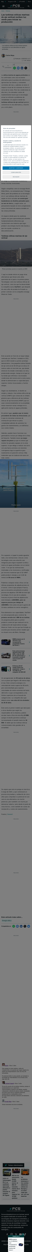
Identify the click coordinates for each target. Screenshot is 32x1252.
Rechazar (16, 177)
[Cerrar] (23, 1234)
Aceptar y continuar (16, 168)
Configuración (16, 172)
